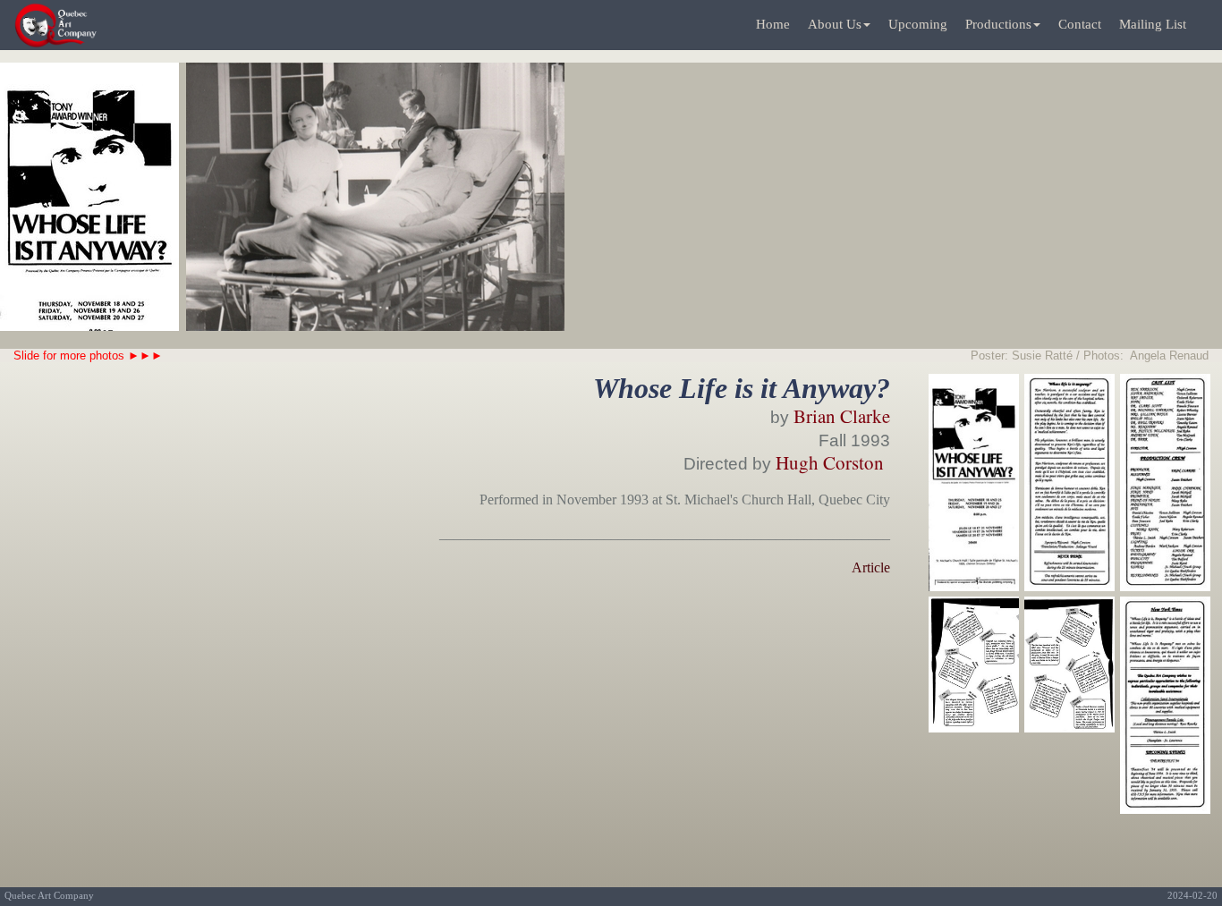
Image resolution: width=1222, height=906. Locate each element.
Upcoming (917, 24)
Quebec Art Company (49, 895)
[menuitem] (773, 25)
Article (871, 567)
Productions (998, 24)
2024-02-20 (1192, 895)
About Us (834, 24)
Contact (1079, 24)
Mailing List (1152, 24)
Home (773, 24)
